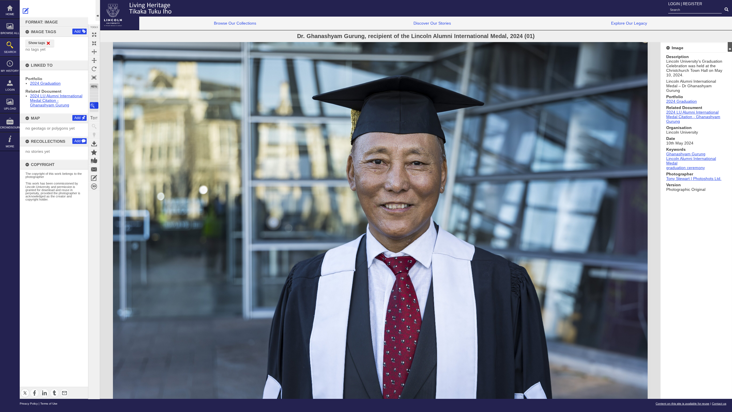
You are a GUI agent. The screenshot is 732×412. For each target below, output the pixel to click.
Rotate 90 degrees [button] (94, 69)
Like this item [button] (94, 161)
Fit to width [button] (94, 51)
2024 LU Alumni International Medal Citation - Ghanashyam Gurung (56, 100)
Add (77, 31)
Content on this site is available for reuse (682, 403)
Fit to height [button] (94, 60)
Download (94, 143)
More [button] (10, 146)
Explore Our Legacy (629, 23)
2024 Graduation (45, 83)
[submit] (726, 9)
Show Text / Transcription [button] (94, 118)
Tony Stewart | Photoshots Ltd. (693, 178)
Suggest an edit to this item (26, 11)
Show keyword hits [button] (94, 126)
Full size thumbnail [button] (94, 34)
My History (10, 70)
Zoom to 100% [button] (94, 77)
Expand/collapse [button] (730, 47)
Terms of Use (48, 403)
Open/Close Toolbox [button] (98, 10)
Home (10, 14)
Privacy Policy (29, 403)
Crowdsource (10, 127)
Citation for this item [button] (94, 186)
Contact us (719, 403)
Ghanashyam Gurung (685, 154)
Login (10, 89)
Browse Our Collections (235, 23)
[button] (94, 105)
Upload (10, 108)
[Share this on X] (25, 389)
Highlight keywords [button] (94, 135)
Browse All (10, 33)
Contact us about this (94, 169)
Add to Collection (94, 152)
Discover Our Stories (432, 23)
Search (10, 52)
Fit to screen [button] (94, 43)
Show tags (36, 43)
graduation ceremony (685, 167)
